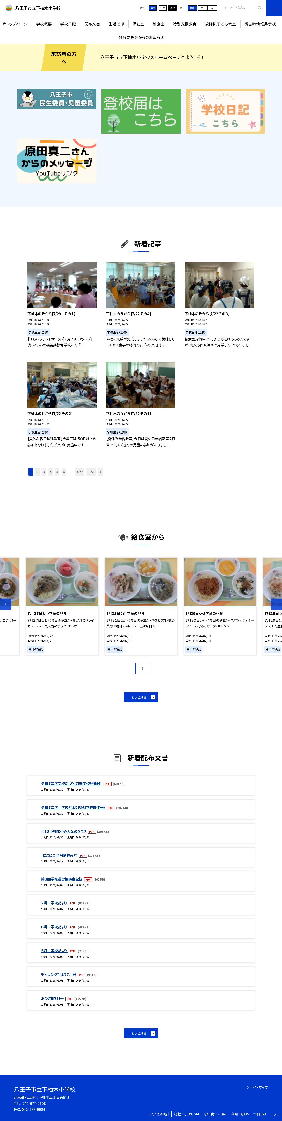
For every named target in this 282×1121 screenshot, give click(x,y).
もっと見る (138, 697)
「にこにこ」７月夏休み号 (59, 855)
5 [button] (57, 471)
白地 (162, 8)
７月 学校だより (54, 902)
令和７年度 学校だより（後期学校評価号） (73, 807)
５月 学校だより (54, 950)
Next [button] (276, 604)
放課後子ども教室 (220, 23)
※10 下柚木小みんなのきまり (64, 831)
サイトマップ (259, 1087)
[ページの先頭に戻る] (276, 1115)
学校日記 (68, 23)
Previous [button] (5, 604)
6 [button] (64, 471)
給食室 (159, 23)
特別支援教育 (185, 23)
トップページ (17, 23)
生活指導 (116, 23)
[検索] (259, 7)
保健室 (138, 23)
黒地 (172, 8)
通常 (152, 8)
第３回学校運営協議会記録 (62, 879)
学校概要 (44, 23)
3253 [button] (91, 471)
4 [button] (50, 471)
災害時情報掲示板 (260, 23)
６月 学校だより (54, 926)
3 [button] (44, 471)
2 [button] (37, 471)
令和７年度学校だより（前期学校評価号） (72, 783)
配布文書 (92, 23)
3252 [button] (79, 471)
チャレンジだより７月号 (59, 974)
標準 (192, 8)
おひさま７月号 (52, 998)
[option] (62, 606)
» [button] (100, 471)
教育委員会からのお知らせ (141, 37)
